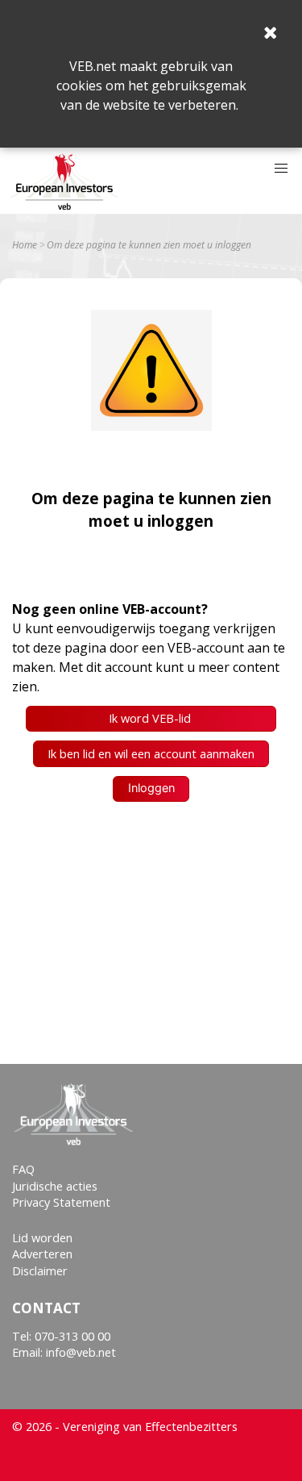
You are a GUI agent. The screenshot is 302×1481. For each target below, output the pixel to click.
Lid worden (42, 1237)
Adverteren (42, 1254)
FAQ (23, 1169)
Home (24, 245)
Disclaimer (40, 1271)
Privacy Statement (61, 1202)
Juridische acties (54, 1186)
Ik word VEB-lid (151, 718)
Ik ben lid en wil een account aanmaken (151, 753)
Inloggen (151, 788)
